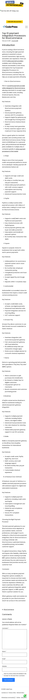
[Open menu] (26, 27)
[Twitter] (18, 697)
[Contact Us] (4, 693)
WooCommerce (9, 609)
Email (4, 659)
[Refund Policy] (20, 693)
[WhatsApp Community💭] (8, 697)
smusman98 (15, 41)
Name (4, 651)
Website (4, 666)
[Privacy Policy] (12, 693)
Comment (5, 628)
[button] (14, 21)
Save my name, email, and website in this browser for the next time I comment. (15, 674)
